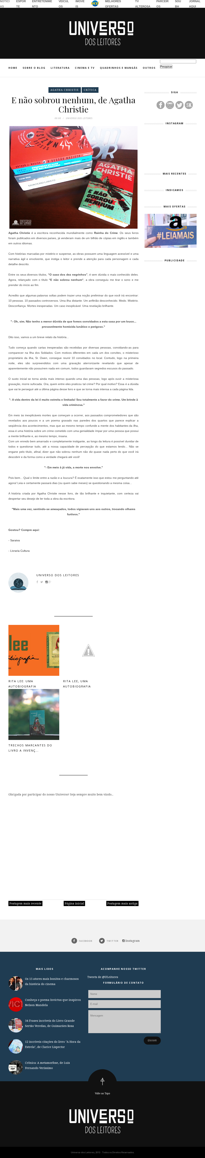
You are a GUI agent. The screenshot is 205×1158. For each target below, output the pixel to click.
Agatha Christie (64, 90)
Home (12, 68)
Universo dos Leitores (57, 575)
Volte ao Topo (102, 1093)
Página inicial (74, 903)
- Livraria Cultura (19, 550)
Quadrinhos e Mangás (119, 68)
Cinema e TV (85, 68)
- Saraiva (14, 540)
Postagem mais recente (25, 903)
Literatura (60, 68)
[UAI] (95, 4)
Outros (149, 68)
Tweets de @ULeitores (102, 977)
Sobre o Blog (34, 68)
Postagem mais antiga (122, 903)
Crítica (90, 90)
